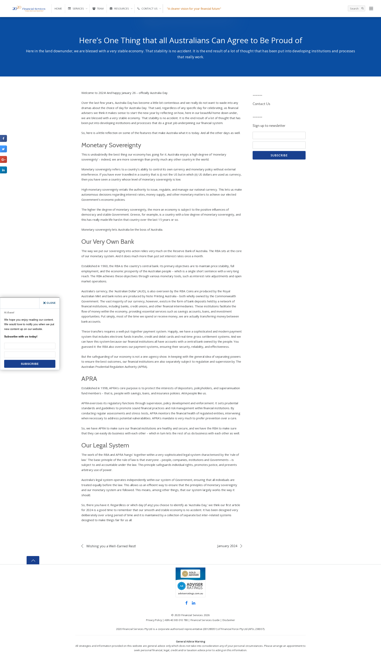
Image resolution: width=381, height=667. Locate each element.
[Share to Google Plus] (3, 162)
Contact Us (149, 8)
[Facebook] (186, 603)
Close (51, 303)
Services (78, 8)
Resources (121, 8)
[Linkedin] (193, 603)
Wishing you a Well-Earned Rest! (111, 546)
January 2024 (227, 546)
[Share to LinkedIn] (3, 172)
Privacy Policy (154, 620)
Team (100, 8)
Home (58, 8)
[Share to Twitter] (3, 151)
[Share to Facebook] (3, 141)
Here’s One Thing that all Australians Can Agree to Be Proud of (190, 40)
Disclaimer (228, 620)
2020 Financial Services (188, 615)
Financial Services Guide (205, 620)
